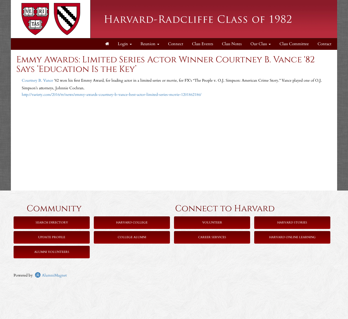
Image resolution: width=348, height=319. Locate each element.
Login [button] (123, 44)
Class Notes (232, 44)
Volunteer (212, 222)
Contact (324, 44)
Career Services (212, 237)
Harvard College (132, 222)
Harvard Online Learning (292, 237)
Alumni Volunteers (51, 252)
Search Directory (52, 222)
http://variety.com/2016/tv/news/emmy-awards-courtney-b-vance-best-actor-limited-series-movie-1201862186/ (111, 94)
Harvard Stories (292, 222)
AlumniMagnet (54, 275)
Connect (175, 44)
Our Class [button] (259, 44)
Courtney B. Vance (37, 80)
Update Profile (51, 237)
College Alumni (132, 237)
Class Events (202, 44)
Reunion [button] (149, 44)
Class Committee (294, 44)
